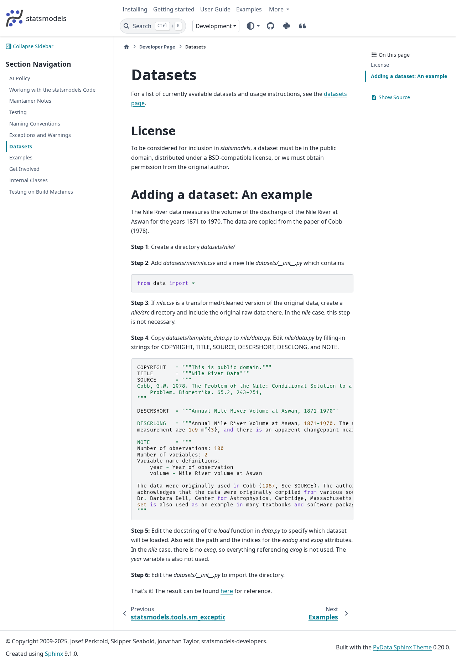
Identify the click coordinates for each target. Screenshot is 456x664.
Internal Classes (28, 180)
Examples (249, 9)
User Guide (215, 9)
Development (214, 26)
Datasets (20, 146)
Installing (135, 9)
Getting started (174, 9)
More (277, 9)
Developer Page (157, 47)
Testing (18, 112)
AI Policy (19, 78)
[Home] (126, 47)
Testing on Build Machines (41, 191)
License (380, 64)
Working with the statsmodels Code (52, 89)
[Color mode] (253, 26)
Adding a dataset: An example (409, 76)
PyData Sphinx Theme (402, 647)
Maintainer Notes (30, 100)
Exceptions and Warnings (40, 135)
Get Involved (24, 168)
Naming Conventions (34, 123)
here (227, 591)
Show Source (393, 97)
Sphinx (54, 654)
